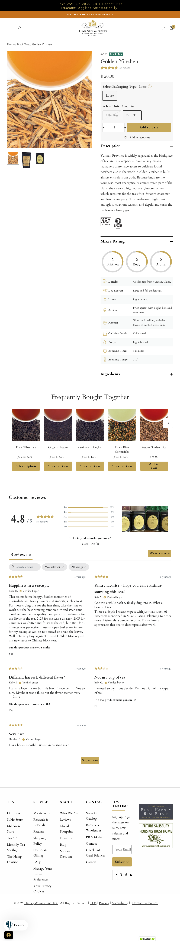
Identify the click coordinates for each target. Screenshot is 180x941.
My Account (41, 813)
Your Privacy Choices (42, 889)
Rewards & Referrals (40, 822)
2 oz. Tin (132, 115)
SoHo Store (15, 819)
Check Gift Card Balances (95, 853)
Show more (90, 760)
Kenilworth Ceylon (90, 447)
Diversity (66, 838)
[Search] (19, 28)
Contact (91, 843)
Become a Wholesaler (93, 828)
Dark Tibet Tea (26, 447)
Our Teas (13, 813)
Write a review (160, 553)
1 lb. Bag (112, 115)
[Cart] (171, 28)
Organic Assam (58, 447)
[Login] (163, 28)
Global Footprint (66, 829)
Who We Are (69, 813)
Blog (63, 844)
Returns (38, 831)
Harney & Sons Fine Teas (41, 903)
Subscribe (122, 862)
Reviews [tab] (20, 555)
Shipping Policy (39, 841)
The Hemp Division (14, 859)
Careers (91, 862)
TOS (93, 903)
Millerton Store (13, 829)
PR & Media (94, 837)
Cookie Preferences (145, 903)
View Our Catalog (93, 816)
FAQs (37, 862)
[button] (89, 507)
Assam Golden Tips (154, 447)
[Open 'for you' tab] (8, 935)
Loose (110, 95)
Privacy (104, 903)
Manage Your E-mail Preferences (42, 874)
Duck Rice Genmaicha (122, 449)
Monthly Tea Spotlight (16, 847)
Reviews (65, 819)
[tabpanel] (90, 665)
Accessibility (120, 903)
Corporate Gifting (40, 853)
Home (11, 44)
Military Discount (66, 854)
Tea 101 (12, 838)
